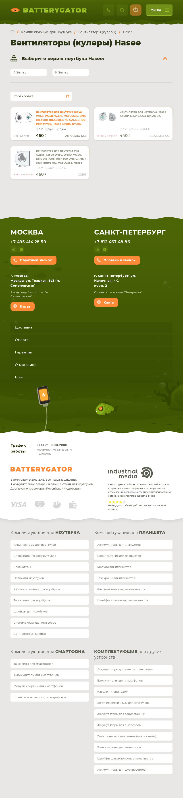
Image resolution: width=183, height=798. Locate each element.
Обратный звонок (36, 260)
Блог (19, 377)
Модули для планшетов (114, 567)
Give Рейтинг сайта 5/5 (124, 502)
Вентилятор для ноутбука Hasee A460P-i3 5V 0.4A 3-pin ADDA (143, 114)
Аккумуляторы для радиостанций (121, 714)
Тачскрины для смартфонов (33, 664)
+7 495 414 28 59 (28, 242)
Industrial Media (130, 472)
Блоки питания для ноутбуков (35, 556)
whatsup (21, 249)
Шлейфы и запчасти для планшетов (122, 600)
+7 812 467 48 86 (112, 242)
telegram (13, 249)
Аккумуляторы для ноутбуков (35, 544)
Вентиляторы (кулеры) (30, 634)
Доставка (23, 327)
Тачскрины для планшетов (116, 578)
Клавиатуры (22, 567)
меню (155, 10)
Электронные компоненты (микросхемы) (126, 736)
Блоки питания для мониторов (119, 747)
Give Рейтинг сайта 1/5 (110, 502)
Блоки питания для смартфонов (120, 680)
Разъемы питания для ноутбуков (37, 589)
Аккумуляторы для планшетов (119, 544)
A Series (19, 72)
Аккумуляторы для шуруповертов (121, 769)
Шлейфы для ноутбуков (31, 611)
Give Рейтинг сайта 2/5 (113, 502)
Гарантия (23, 352)
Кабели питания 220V (112, 691)
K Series (61, 72)
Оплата (22, 340)
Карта (25, 306)
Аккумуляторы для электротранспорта (125, 669)
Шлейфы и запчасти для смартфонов (40, 697)
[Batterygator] (14, 32)
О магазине (25, 365)
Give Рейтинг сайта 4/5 (121, 502)
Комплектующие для (45, 533)
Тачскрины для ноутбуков (32, 600)
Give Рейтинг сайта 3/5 (117, 502)
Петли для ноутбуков (29, 578)
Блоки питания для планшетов (119, 556)
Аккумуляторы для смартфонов (36, 675)
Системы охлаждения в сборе (35, 622)
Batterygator (41, 469)
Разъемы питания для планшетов (121, 589)
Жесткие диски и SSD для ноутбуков (123, 703)
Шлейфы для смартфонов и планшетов (125, 758)
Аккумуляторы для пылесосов (119, 725)
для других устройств (127, 654)
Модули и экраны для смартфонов (38, 686)
